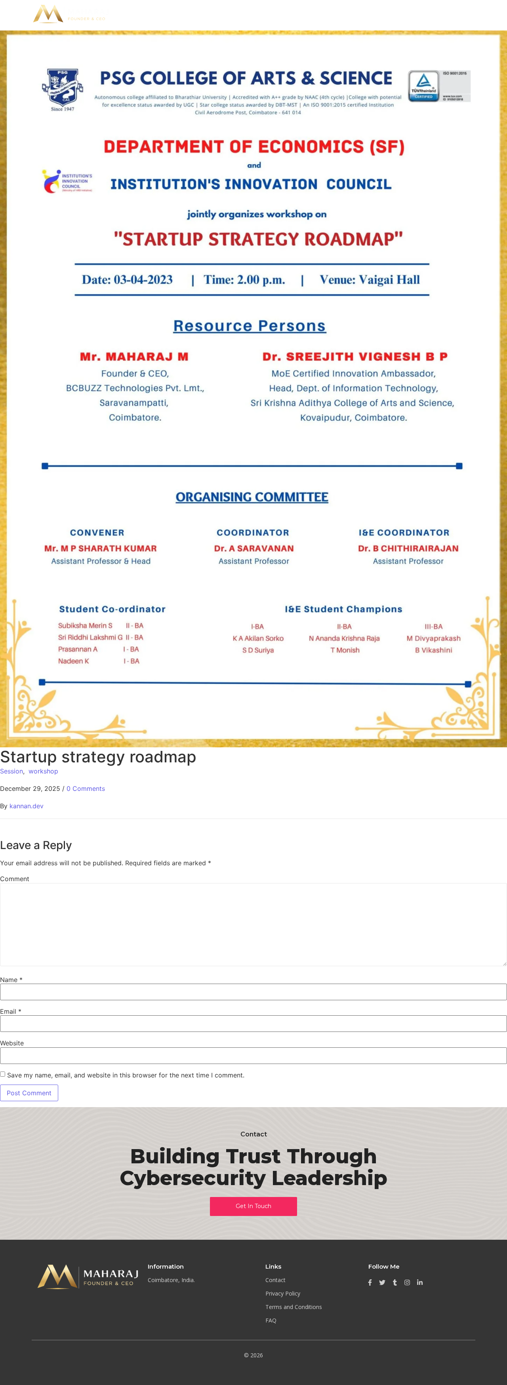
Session (11, 771)
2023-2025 (447, 15)
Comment (14, 879)
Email (10, 1011)
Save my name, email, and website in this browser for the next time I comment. (125, 1075)
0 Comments (86, 788)
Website (12, 1043)
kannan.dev (27, 806)
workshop (43, 771)
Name (11, 980)
